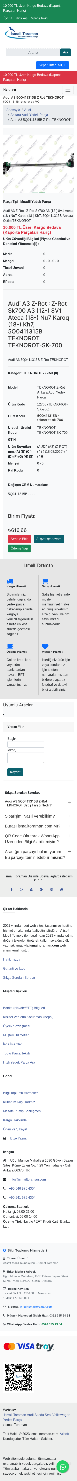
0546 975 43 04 (51, 1324)
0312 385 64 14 (59, 1315)
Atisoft (64, 1433)
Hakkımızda (11, 959)
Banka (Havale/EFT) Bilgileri (24, 1008)
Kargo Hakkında (15, 1120)
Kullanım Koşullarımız (19, 1102)
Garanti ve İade (14, 968)
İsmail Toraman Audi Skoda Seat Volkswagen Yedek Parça (36, 1417)
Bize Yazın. (18, 1138)
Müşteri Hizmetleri (16, 1035)
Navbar (9, 90)
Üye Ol (7, 18)
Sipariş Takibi (39, 18)
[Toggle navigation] (68, 90)
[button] (8, 163)
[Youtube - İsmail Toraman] (63, 889)
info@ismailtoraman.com (36, 1307)
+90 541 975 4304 (22, 1197)
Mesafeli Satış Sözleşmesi (22, 1111)
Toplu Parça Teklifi (16, 1053)
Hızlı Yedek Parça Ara (19, 1062)
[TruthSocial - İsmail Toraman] (33, 889)
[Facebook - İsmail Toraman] (13, 889)
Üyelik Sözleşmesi (16, 1026)
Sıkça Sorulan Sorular (19, 977)
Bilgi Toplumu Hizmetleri (21, 1093)
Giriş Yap (22, 18)
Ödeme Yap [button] (19, 548)
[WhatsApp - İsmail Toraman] (23, 889)
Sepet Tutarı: (52, 65)
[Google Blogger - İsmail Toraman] (43, 889)
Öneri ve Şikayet (15, 1129)
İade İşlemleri (13, 1044)
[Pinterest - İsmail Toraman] (53, 889)
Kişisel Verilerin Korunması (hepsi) (28, 1017)
